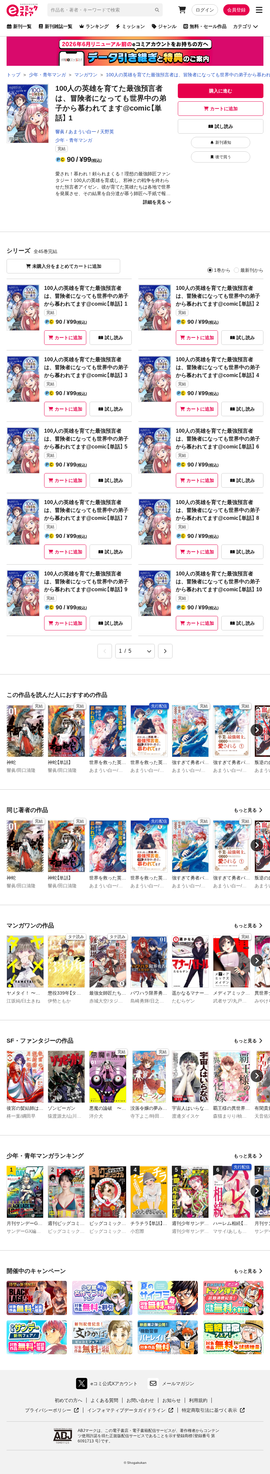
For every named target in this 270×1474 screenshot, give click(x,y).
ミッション (133, 26)
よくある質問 (104, 1400)
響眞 (60, 131)
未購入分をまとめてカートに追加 (66, 266)
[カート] (182, 10)
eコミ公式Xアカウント (108, 1385)
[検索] (157, 9)
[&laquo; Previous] (104, 651)
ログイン (205, 10)
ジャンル (167, 26)
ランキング (97, 26)
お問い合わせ (140, 1400)
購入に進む (220, 90)
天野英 (107, 131)
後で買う (223, 157)
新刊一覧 (22, 26)
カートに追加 (224, 108)
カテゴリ (242, 26)
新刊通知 (223, 142)
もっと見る (245, 810)
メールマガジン (178, 1383)
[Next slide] (256, 730)
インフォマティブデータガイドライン (126, 1410)
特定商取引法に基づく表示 (213, 1410)
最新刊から (251, 270)
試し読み (224, 126)
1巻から (222, 270)
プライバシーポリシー (52, 1410)
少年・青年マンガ (73, 140)
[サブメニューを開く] (259, 10)
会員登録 (236, 10)
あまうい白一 (82, 131)
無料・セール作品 (208, 26)
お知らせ (171, 1400)
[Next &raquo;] (165, 651)
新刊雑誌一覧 (58, 26)
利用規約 (198, 1400)
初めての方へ (68, 1400)
